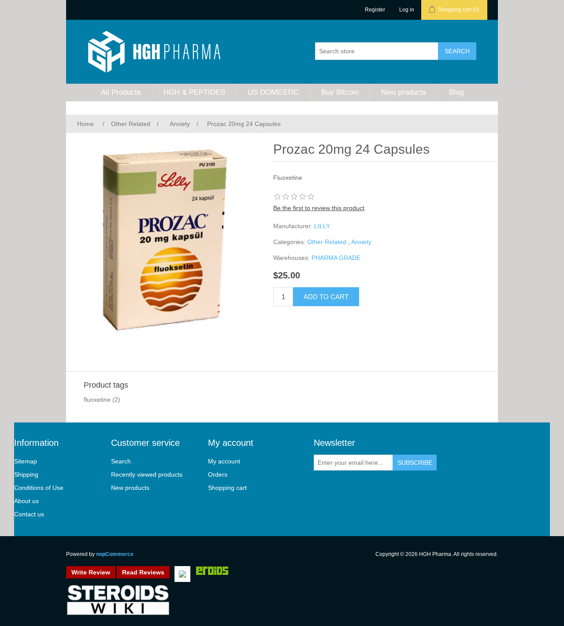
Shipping (26, 474)
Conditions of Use (38, 487)
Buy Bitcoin (340, 92)
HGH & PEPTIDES (194, 92)
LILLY (322, 226)
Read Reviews (143, 572)
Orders (217, 474)
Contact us (29, 514)
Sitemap (25, 461)
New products (404, 92)
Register (375, 10)
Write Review (90, 572)
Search (121, 461)
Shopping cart (227, 487)
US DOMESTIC (273, 92)
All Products (121, 92)
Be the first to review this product (318, 207)
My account (224, 461)
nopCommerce (115, 554)
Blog (456, 92)
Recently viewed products (146, 474)
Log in (406, 10)
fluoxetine (97, 399)
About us (26, 500)
